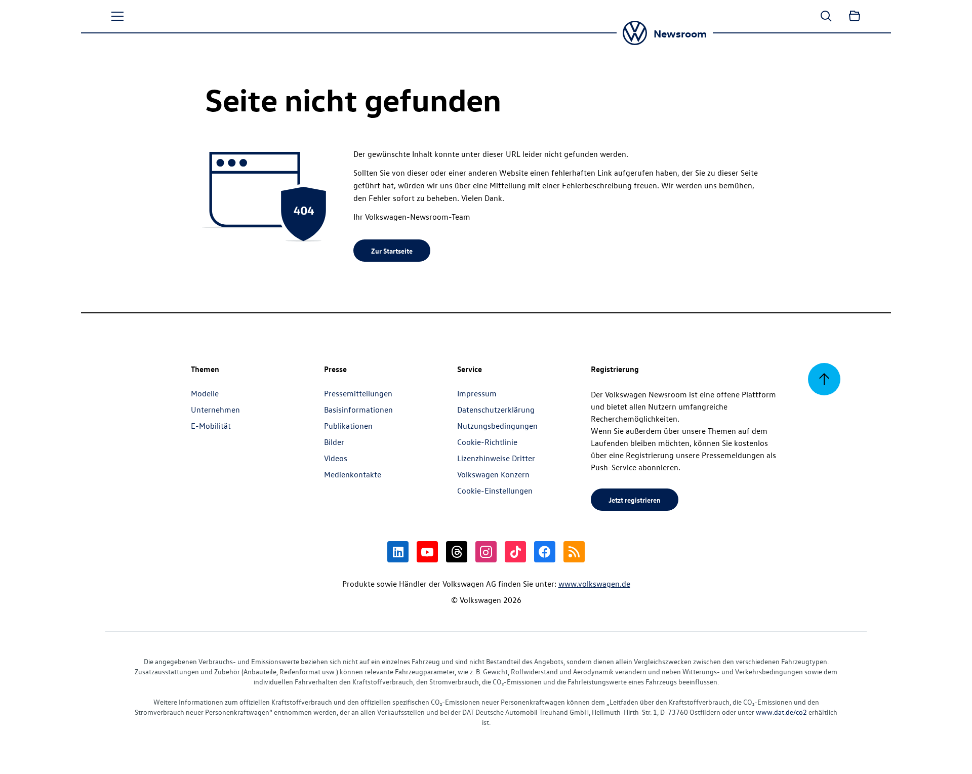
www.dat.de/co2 (781, 712)
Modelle (205, 393)
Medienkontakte (352, 474)
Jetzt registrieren (635, 499)
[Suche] (826, 16)
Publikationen (348, 426)
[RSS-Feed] (574, 551)
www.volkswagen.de (594, 584)
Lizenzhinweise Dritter (496, 458)
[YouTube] (427, 551)
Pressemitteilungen (358, 393)
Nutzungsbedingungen (497, 426)
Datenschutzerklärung (496, 409)
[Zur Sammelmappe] (854, 16)
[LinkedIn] (398, 551)
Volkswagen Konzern (493, 474)
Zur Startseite (392, 250)
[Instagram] (486, 551)
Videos (335, 458)
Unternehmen (215, 409)
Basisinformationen (358, 409)
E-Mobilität (211, 426)
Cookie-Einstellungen (495, 490)
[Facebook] (544, 551)
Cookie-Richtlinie (487, 442)
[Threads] (456, 551)
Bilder (334, 442)
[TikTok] (515, 551)
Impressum (477, 393)
